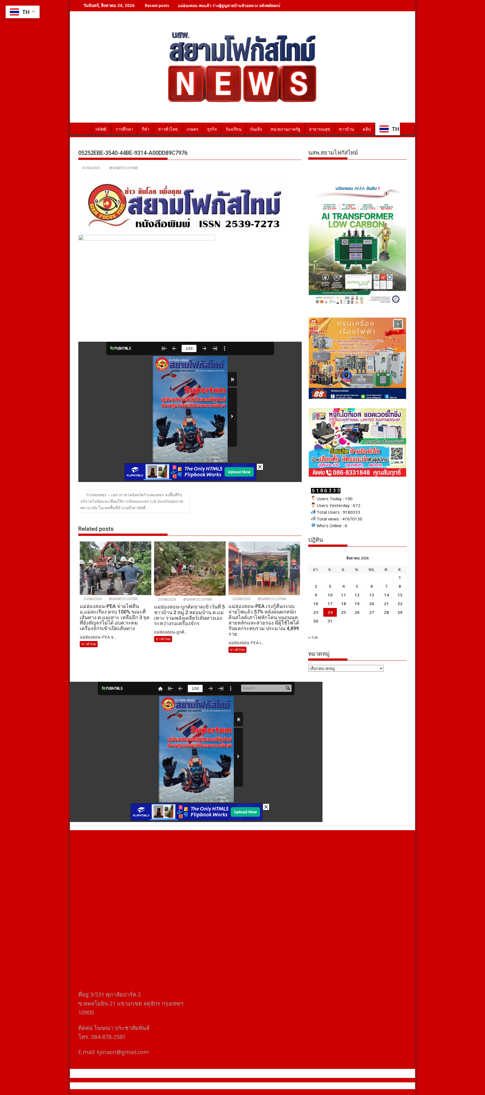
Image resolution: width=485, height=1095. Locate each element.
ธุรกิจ (212, 129)
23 (315, 612)
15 (399, 595)
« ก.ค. (313, 637)
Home (101, 129)
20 (371, 603)
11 (343, 595)
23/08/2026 (92, 598)
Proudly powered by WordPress (205, 1086)
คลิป (367, 129)
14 (386, 595)
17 (330, 603)
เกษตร (192, 129)
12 (357, 595)
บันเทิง (256, 129)
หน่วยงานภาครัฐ (285, 129)
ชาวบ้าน (346, 129)
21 (386, 603)
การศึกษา (124, 129)
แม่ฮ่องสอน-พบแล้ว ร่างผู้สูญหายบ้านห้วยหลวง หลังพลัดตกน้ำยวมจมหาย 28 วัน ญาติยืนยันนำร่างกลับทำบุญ (270, 5)
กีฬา (145, 129)
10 (330, 595)
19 (357, 603)
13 (371, 595)
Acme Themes (298, 1086)
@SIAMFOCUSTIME (123, 168)
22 (399, 603)
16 (315, 603)
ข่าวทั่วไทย (168, 129)
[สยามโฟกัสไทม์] (83, 128)
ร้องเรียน (233, 129)
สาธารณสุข (319, 129)
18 (343, 603)
